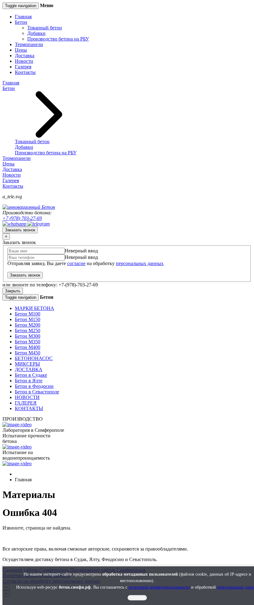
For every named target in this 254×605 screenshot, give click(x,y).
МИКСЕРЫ (27, 364)
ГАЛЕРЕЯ (26, 402)
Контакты (25, 72)
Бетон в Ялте (28, 380)
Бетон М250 (27, 330)
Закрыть (12, 291)
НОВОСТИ (27, 397)
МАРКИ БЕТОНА (34, 308)
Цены (21, 50)
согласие (76, 263)
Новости (24, 61)
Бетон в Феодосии (34, 386)
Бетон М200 (27, 325)
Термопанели (29, 44)
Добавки (36, 33)
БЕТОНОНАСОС (34, 358)
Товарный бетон (44, 27)
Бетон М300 (27, 336)
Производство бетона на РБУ (58, 38)
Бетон (21, 22)
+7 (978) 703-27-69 (22, 218)
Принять (137, 597)
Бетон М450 (27, 352)
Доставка (24, 55)
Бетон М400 (27, 347)
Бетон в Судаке (31, 375)
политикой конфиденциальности (159, 587)
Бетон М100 (27, 313)
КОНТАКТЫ (29, 408)
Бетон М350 (27, 341)
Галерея (23, 66)
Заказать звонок (20, 230)
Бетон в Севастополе (37, 391)
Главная (23, 16)
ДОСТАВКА (28, 369)
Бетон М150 (27, 319)
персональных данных (140, 263)
